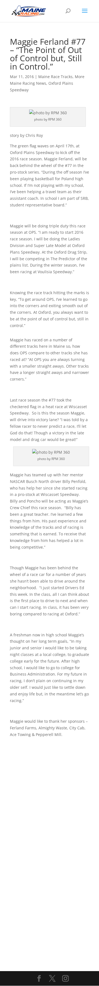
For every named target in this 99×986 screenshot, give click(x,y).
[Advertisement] (49, 787)
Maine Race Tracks (55, 76)
